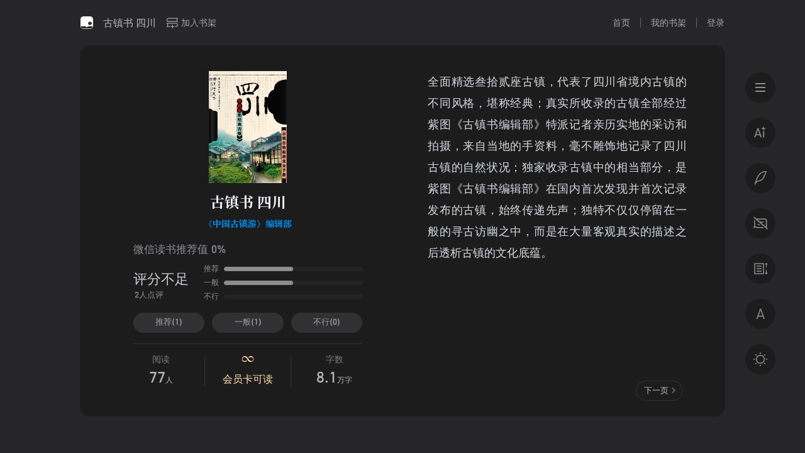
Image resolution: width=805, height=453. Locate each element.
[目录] (760, 87)
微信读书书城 (86, 22)
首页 (621, 22)
